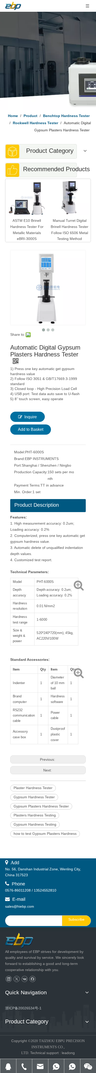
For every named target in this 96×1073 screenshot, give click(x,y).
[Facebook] (32, 979)
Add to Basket (30, 429)
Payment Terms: (27, 485)
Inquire (30, 417)
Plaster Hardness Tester (33, 788)
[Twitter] (16, 979)
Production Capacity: (31, 472)
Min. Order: (23, 492)
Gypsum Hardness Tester (34, 797)
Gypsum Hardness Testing (35, 824)
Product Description (36, 505)
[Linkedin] (8, 979)
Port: (18, 465)
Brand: (19, 459)
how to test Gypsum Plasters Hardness (45, 834)
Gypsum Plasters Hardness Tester (41, 806)
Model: (19, 452)
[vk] (24, 979)
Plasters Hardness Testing (35, 815)
